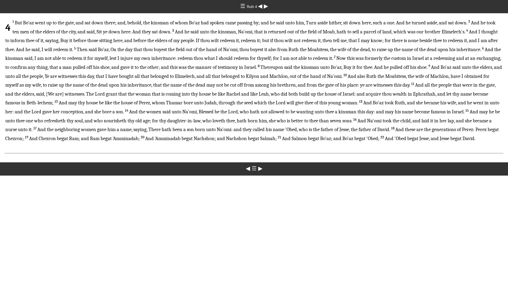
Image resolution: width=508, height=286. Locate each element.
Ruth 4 (252, 7)
